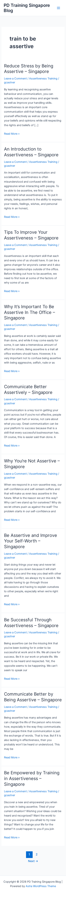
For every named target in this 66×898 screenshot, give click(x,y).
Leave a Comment (15, 78)
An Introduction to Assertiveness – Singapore (31, 151)
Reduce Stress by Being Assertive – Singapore (28, 68)
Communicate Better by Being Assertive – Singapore (33, 696)
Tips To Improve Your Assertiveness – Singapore (31, 235)
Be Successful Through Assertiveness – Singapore (31, 622)
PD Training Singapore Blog (27, 8)
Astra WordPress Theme (41, 886)
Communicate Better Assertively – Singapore (28, 389)
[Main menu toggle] (58, 8)
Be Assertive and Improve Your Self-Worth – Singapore (30, 541)
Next (33, 861)
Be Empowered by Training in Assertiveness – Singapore (31, 778)
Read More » (12, 134)
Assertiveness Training (43, 78)
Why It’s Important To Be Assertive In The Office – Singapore (29, 312)
